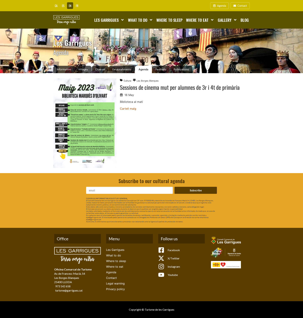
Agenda (143, 69)
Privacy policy (115, 289)
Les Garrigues (106, 20)
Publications (181, 69)
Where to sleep (169, 20)
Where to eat (197, 20)
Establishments (121, 69)
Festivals (161, 69)
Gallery (224, 20)
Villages (83, 69)
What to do (137, 20)
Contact (111, 278)
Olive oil (100, 69)
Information (64, 69)
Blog (245, 20)
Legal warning (115, 283)
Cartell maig (128, 108)
